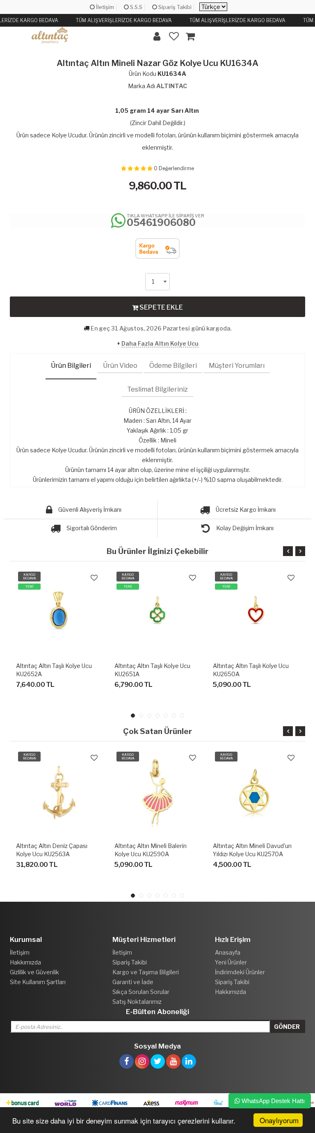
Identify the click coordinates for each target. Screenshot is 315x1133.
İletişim (104, 7)
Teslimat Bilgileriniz (157, 389)
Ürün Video (120, 365)
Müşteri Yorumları (237, 365)
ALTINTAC (171, 85)
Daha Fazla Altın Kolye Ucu (160, 343)
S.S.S (135, 7)
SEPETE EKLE (160, 307)
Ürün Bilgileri (71, 365)
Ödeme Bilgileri (173, 365)
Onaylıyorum (279, 1120)
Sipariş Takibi (174, 7)
